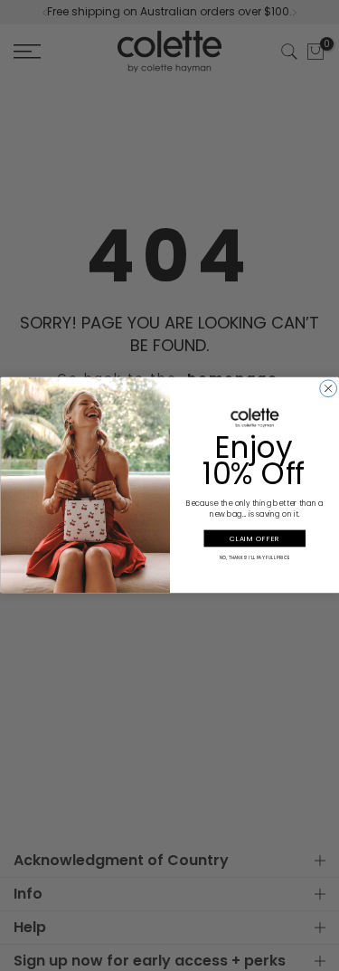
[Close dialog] (327, 388)
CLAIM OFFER (254, 539)
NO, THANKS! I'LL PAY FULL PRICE (254, 557)
